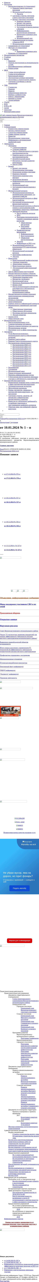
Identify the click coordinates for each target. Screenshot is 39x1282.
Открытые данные (8, 619)
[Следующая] (2, 554)
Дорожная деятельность (8, 678)
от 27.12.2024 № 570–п (12, 474)
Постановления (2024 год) (9, 451)
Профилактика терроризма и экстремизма (15, 655)
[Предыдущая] (1, 554)
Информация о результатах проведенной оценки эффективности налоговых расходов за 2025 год (21, 1265)
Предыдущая (4, 422)
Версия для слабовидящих (19, 940)
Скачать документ (7, 445)
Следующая (14, 422)
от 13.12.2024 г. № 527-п (12, 546)
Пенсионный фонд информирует (12, 666)
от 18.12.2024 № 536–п (12, 522)
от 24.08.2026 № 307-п (12, 1260)
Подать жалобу (19, 888)
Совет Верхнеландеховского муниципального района (19, 631)
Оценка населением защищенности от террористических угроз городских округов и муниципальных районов (20, 1224)
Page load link (4, 1281)
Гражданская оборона (10, 613)
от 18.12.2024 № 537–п (12, 498)
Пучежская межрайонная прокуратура (13, 663)
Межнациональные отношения (11, 659)
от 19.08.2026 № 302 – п (12, 1262)
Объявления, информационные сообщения (19, 598)
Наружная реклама (9, 626)
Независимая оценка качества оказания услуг (19, 832)
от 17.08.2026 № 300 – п (12, 1268)
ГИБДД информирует (7, 670)
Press (1, 449)
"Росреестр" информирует (9, 674)
